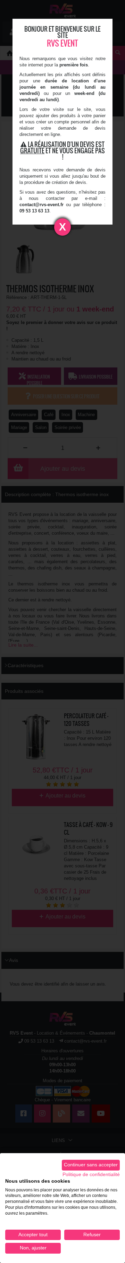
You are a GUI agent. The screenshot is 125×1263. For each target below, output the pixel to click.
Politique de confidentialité (91, 1174)
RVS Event (62, 43)
